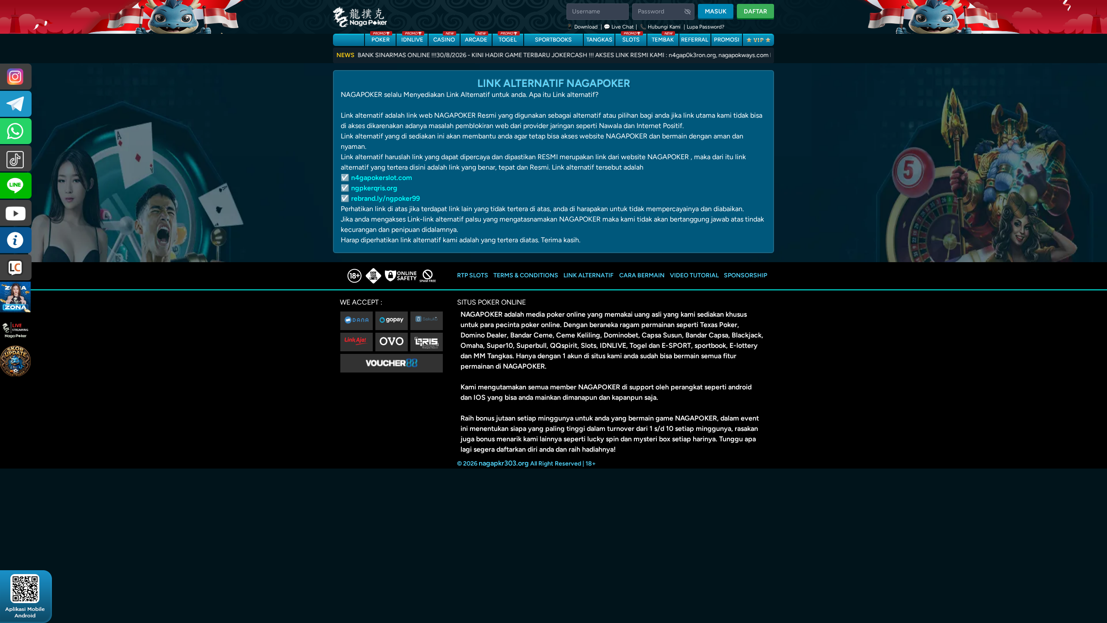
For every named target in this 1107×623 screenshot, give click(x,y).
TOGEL (508, 38)
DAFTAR (755, 11)
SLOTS (631, 38)
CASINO (444, 38)
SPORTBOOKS (553, 39)
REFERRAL (694, 39)
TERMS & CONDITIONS (525, 275)
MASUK (715, 11)
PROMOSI (726, 39)
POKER (380, 38)
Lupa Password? (705, 27)
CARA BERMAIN (642, 275)
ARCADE (476, 38)
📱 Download (582, 27)
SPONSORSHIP (745, 275)
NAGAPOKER (481, 314)
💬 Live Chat (619, 27)
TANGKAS (599, 39)
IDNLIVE (412, 38)
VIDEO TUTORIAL (694, 275)
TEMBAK (663, 38)
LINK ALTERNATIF (588, 275)
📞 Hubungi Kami (660, 27)
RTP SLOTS (472, 275)
